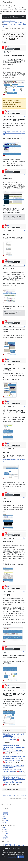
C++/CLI (5, 837)
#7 (24, 364)
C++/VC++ (6, 817)
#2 (24, 116)
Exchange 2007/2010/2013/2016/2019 (14, 846)
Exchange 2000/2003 (9, 844)
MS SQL (5, 820)
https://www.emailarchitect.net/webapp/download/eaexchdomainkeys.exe (14, 133)
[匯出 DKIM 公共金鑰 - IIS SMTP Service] (10, 296)
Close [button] (21, 857)
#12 (24, 591)
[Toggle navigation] (23, 17)
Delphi (5, 818)
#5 (24, 265)
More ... (5, 822)
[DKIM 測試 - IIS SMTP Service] (11, 472)
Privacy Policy (5, 795)
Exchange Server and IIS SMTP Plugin (14, 23)
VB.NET (5, 813)
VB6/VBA (5, 815)
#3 (24, 175)
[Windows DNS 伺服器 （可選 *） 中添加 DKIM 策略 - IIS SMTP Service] (10, 389)
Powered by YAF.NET (13, 795)
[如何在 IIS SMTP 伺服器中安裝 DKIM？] (12, 149)
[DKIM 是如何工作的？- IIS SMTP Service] (14, 88)
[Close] (24, 101)
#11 (24, 538)
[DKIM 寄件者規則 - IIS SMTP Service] (8, 574)
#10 (24, 498)
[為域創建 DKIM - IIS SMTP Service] (13, 198)
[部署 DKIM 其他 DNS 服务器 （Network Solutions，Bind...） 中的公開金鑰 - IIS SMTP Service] (8, 432)
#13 (24, 652)
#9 (24, 448)
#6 (24, 326)
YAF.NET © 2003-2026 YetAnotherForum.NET (21, 796)
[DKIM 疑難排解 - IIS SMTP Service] (8, 521)
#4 (24, 230)
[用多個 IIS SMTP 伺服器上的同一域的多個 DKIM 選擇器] (9, 717)
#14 (24, 690)
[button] (12, 103)
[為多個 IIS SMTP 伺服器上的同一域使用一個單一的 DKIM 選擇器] (10, 673)
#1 (24, 51)
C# (4, 811)
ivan (8, 46)
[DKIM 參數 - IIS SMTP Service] (7, 248)
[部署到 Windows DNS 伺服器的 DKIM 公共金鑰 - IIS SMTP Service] (9, 347)
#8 (24, 406)
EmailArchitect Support (10, 17)
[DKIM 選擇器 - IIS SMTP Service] (13, 635)
